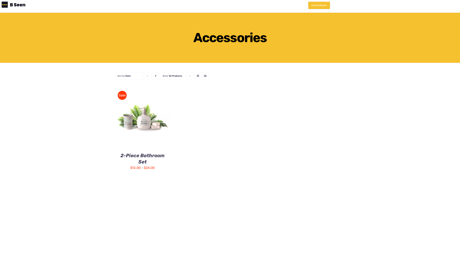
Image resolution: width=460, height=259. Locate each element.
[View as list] (205, 75)
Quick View (142, 120)
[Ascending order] (155, 76)
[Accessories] (142, 118)
